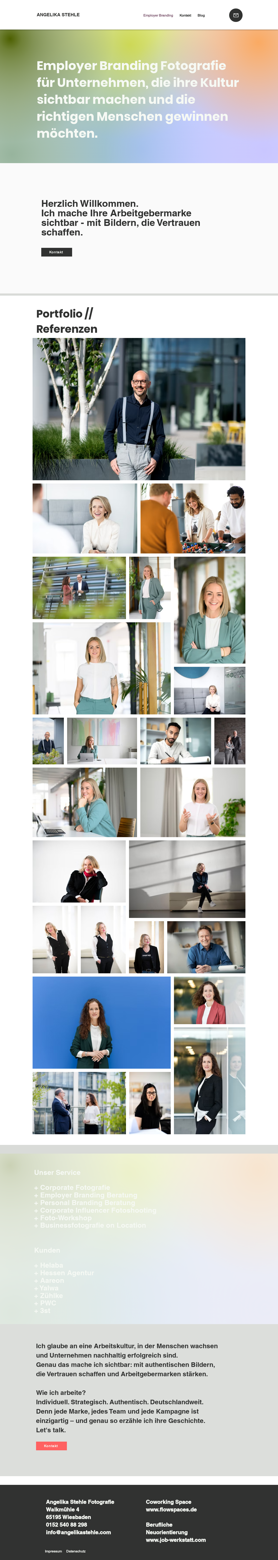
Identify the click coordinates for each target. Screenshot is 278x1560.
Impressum (53, 1551)
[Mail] (236, 15)
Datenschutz (76, 1551)
